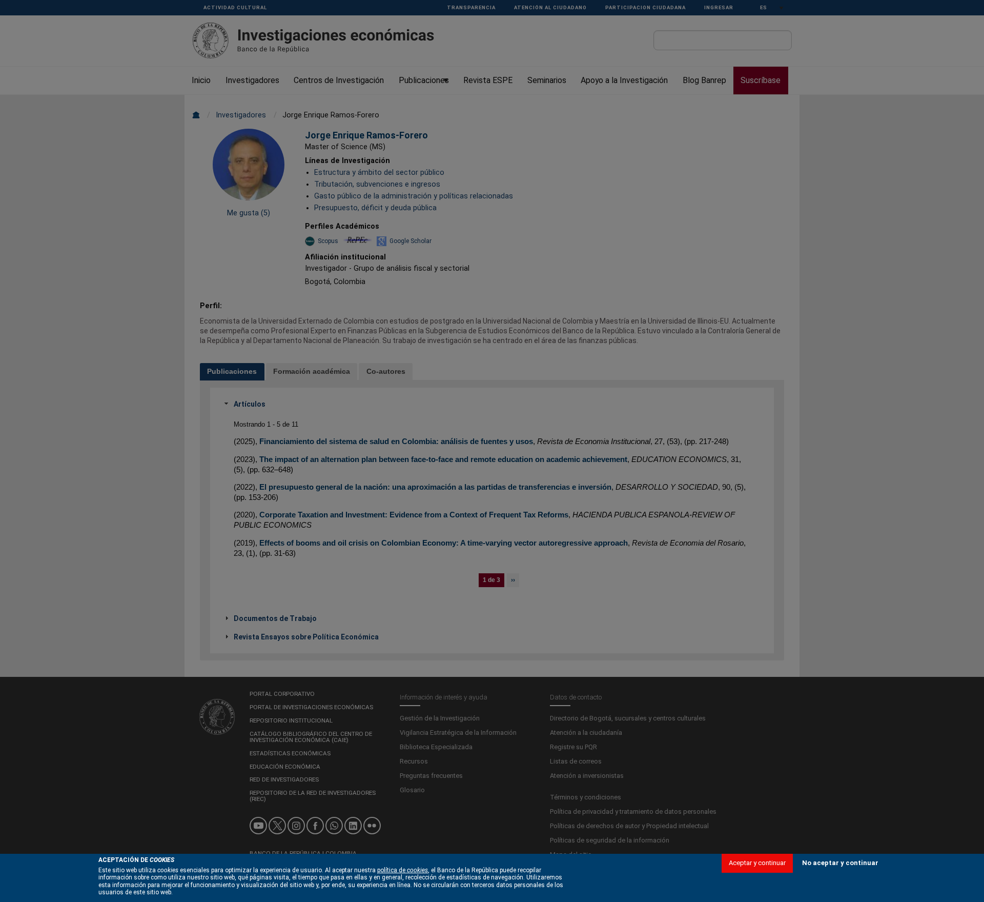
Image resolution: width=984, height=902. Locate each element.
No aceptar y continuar (840, 863)
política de (402, 870)
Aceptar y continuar (757, 863)
